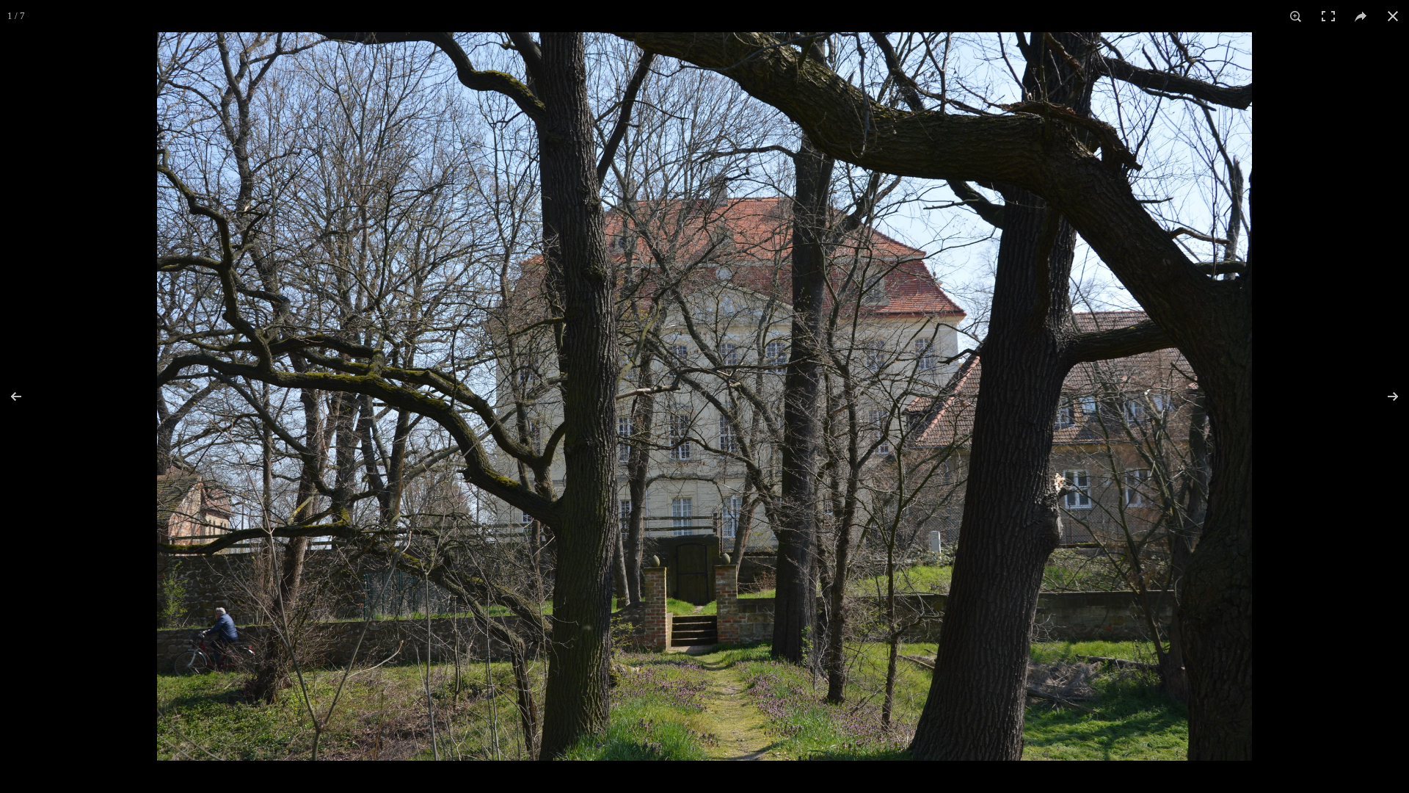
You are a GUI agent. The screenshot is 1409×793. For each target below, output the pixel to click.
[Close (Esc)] (1393, 16)
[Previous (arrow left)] (25, 396)
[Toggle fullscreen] (1328, 16)
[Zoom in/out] (1296, 16)
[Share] (1360, 16)
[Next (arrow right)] (1383, 396)
